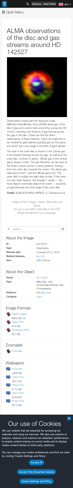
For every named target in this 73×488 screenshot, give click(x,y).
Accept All (36, 462)
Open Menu (14, 12)
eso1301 (41, 256)
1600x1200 (18, 385)
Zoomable (17, 351)
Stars (39, 296)
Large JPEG (18, 321)
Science (36, 3)
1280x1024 (18, 377)
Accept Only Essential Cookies (36, 471)
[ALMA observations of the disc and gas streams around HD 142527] (37, 87)
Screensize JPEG (20, 329)
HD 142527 (42, 277)
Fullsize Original (19, 314)
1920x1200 (18, 393)
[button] (24, 318)
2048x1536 (18, 400)
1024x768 (17, 368)
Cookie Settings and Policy (36, 481)
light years (46, 292)
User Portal (49, 3)
